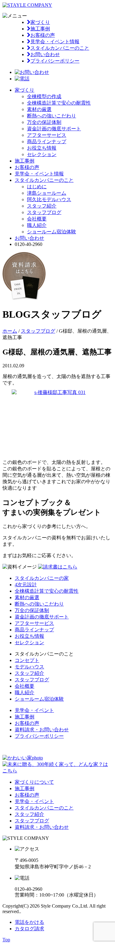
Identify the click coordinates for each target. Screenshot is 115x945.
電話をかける (29, 922)
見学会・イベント (34, 710)
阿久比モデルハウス (49, 199)
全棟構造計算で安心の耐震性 (59, 102)
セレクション (41, 154)
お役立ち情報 (41, 148)
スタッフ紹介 (41, 206)
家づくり (40, 22)
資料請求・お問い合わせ (42, 729)
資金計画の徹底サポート (54, 128)
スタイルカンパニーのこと (59, 48)
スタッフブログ (44, 212)
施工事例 (40, 28)
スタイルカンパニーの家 (42, 578)
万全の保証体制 (44, 122)
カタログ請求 (29, 928)
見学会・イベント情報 (54, 41)
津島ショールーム (46, 193)
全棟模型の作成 (44, 96)
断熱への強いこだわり (51, 115)
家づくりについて (34, 782)
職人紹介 (37, 225)
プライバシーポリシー (54, 60)
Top (6, 939)
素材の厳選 (39, 109)
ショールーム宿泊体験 (51, 231)
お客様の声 (42, 35)
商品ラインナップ (46, 141)
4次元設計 (26, 584)
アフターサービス (46, 135)
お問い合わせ (45, 54)
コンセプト (27, 660)
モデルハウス (29, 666)
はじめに (37, 186)
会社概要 (37, 218)
